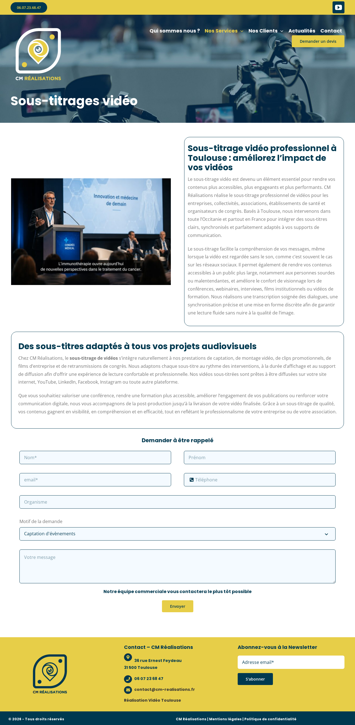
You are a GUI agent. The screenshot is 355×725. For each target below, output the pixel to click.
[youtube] (338, 7)
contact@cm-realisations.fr (164, 689)
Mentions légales (225, 719)
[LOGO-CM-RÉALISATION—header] (38, 29)
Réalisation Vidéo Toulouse (152, 700)
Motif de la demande (40, 521)
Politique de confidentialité (270, 719)
